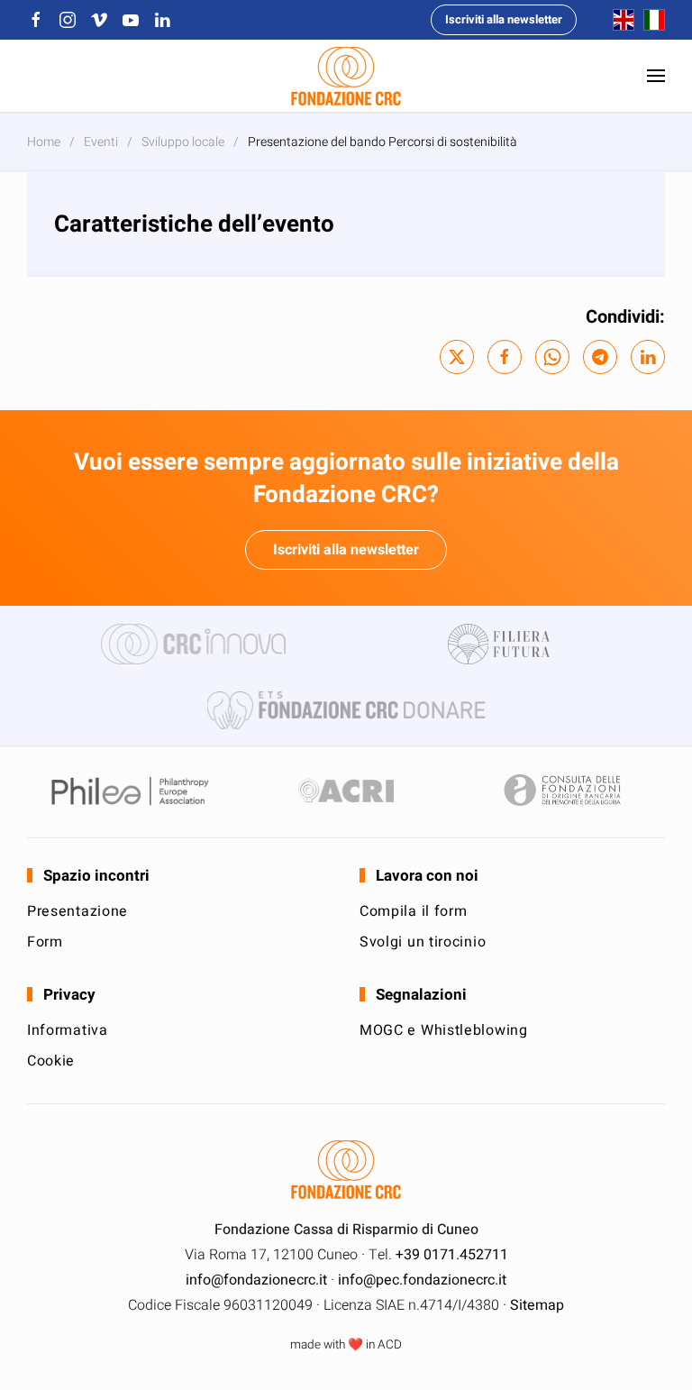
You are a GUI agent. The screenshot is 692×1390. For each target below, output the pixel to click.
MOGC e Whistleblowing (444, 1030)
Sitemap (537, 1305)
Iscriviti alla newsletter (503, 19)
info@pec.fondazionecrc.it (422, 1280)
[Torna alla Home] (346, 75)
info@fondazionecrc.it (256, 1280)
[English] (619, 19)
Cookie (51, 1061)
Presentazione (77, 911)
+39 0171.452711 (452, 1255)
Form (45, 942)
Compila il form (414, 911)
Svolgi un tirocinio (423, 942)
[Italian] (649, 19)
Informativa (67, 1030)
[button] (656, 75)
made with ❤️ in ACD (346, 1345)
